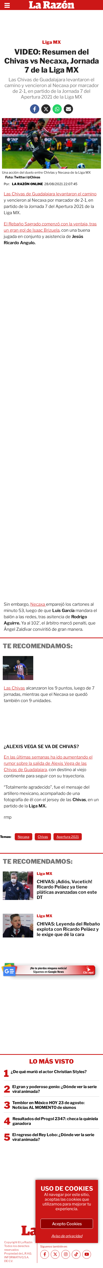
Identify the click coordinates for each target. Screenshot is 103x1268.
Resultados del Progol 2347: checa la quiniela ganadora (55, 1121)
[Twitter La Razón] (45, 109)
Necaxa (38, 604)
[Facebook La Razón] (34, 109)
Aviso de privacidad (66, 1236)
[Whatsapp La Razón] (57, 109)
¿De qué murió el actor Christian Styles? (49, 1071)
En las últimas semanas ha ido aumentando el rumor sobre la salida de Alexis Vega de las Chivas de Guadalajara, (48, 763)
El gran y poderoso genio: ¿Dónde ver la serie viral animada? (54, 1089)
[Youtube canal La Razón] (86, 1254)
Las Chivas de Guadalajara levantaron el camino (50, 193)
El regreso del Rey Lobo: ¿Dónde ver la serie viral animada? (53, 1137)
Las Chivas (14, 688)
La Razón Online (27, 184)
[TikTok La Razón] (76, 1254)
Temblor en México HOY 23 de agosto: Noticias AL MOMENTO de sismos (48, 1105)
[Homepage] (51, 5)
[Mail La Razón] (68, 109)
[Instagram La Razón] (65, 1254)
